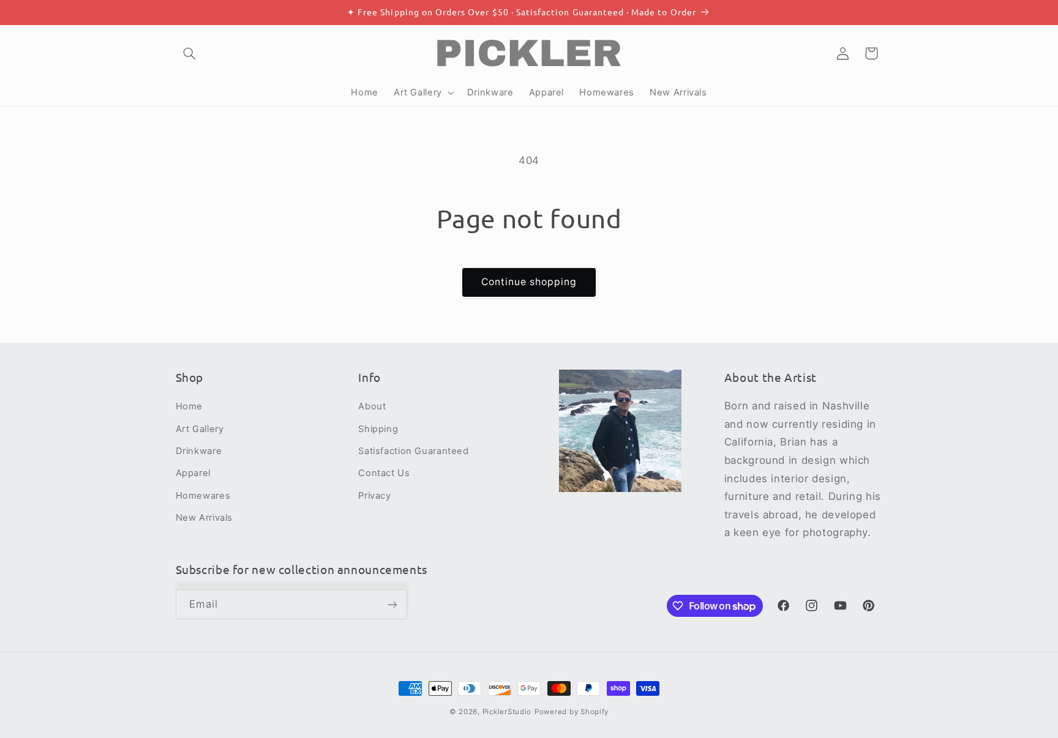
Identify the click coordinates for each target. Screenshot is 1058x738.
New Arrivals (204, 517)
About (372, 406)
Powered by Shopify (572, 711)
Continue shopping (529, 282)
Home (189, 406)
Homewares (203, 495)
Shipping (378, 428)
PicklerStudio (507, 711)
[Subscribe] (392, 604)
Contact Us (384, 473)
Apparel (193, 473)
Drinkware (199, 451)
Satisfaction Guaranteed (413, 451)
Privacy (374, 495)
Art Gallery (200, 428)
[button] (190, 53)
